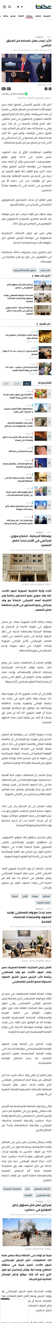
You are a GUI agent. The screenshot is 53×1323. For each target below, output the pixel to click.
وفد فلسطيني (43, 1195)
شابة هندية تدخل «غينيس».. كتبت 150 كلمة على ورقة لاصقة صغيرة (21, 369)
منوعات (33, 363)
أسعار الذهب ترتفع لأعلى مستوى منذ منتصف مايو (22, 336)
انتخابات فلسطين (42, 1189)
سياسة (29, 16)
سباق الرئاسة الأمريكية (25, 270)
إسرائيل (46, 896)
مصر (27, 1189)
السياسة (39, 36)
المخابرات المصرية (12, 1189)
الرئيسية (47, 16)
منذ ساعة (33, 357)
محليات (38, 16)
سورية (35, 896)
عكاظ (47, 36)
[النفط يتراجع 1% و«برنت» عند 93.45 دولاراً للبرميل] (45, 352)
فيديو (13, 16)
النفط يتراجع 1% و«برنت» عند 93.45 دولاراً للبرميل (20, 353)
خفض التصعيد (43, 902)
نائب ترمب (45, 270)
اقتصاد (21, 16)
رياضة (5, 16)
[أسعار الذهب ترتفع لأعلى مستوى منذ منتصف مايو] (45, 336)
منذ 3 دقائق (32, 341)
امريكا (15, 896)
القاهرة (28, 1195)
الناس (29, 447)
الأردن (25, 896)
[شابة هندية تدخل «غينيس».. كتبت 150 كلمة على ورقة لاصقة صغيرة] (45, 368)
